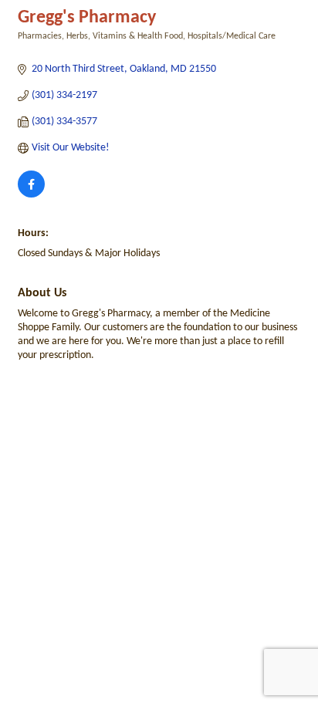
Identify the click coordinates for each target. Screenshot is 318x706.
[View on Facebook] (31, 195)
